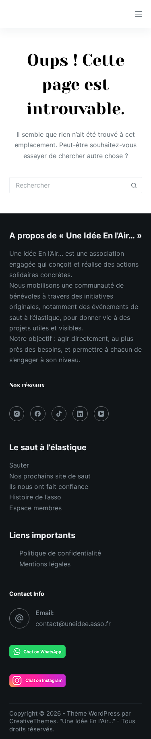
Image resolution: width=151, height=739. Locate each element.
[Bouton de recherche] (134, 185)
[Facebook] (38, 414)
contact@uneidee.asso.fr (73, 624)
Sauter (19, 465)
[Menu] (138, 14)
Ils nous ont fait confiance (48, 486)
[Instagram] (17, 414)
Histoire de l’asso (35, 497)
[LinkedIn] (80, 414)
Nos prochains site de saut (50, 476)
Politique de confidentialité (60, 553)
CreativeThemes (32, 721)
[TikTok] (59, 414)
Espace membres (35, 508)
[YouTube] (101, 414)
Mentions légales (44, 564)
